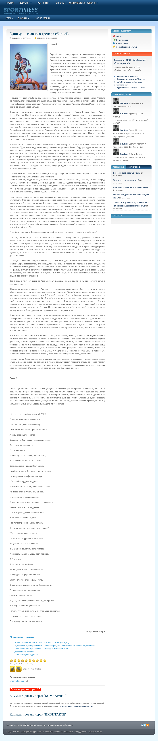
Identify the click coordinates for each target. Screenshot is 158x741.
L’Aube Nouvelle (23, 38)
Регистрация (122, 40)
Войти (118, 36)
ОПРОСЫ (60, 3)
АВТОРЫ (9, 18)
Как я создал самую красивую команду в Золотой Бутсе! (41, 648)
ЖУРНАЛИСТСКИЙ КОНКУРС (82, 3)
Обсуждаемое (133, 167)
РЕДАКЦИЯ (24, 3)
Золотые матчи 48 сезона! (128, 76)
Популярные (118, 167)
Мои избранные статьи (126, 47)
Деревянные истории (24, 652)
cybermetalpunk (17, 681)
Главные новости (122, 54)
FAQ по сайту (122, 44)
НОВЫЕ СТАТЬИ (42, 18)
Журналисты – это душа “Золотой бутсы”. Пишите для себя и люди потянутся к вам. (130, 82)
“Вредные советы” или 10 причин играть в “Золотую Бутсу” (42, 642)
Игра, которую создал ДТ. (27, 655)
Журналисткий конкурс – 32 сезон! (131, 88)
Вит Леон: (124, 103)
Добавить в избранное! (47, 38)
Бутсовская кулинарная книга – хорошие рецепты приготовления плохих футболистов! (55, 646)
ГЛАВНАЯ (10, 3)
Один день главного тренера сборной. (39, 33)
